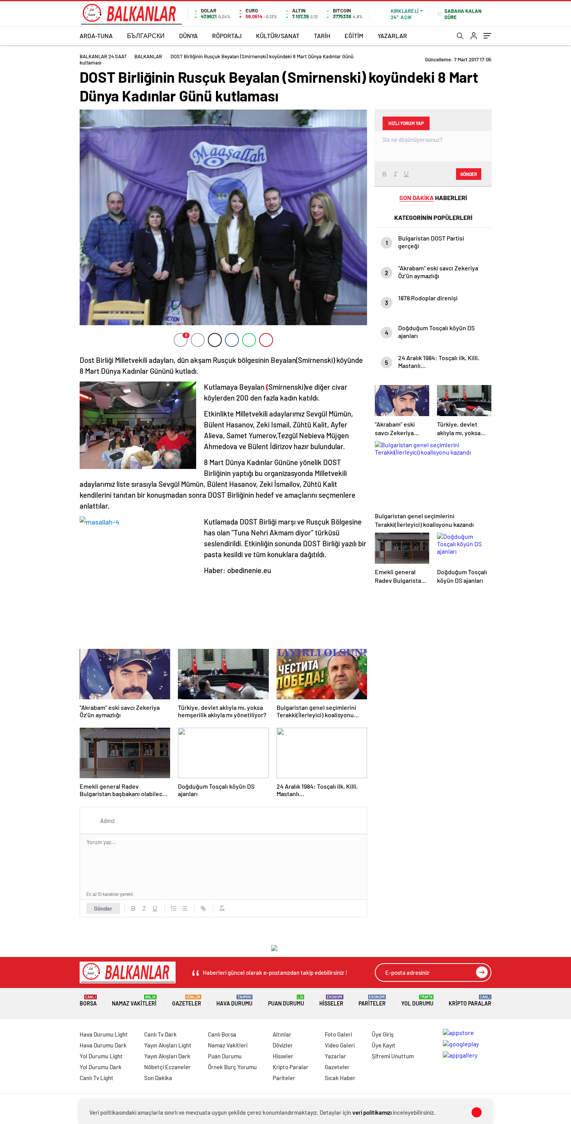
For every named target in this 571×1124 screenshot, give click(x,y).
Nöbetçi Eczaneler (167, 1066)
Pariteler (372, 1001)
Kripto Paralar (470, 1001)
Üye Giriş (382, 1034)
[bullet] (184, 908)
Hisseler (331, 1001)
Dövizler (283, 1045)
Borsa (88, 1001)
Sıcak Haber (340, 1077)
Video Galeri (340, 1045)
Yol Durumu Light (101, 1056)
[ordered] (173, 908)
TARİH (322, 35)
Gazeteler (186, 1001)
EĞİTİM (354, 35)
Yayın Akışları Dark (167, 1056)
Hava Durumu (234, 1001)
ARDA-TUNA (96, 35)
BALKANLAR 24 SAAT (103, 56)
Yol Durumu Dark (101, 1066)
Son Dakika (158, 1077)
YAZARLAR (392, 35)
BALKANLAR (148, 56)
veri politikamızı (372, 1112)
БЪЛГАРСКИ (146, 35)
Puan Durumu (286, 1001)
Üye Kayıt (383, 1045)
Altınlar (282, 1034)
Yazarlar (335, 1056)
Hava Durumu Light (104, 1034)
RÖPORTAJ (227, 35)
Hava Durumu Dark (103, 1045)
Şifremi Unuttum (393, 1056)
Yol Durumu (417, 1001)
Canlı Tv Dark (160, 1034)
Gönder (103, 908)
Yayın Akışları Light (167, 1045)
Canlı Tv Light (96, 1077)
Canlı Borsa (222, 1034)
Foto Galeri (338, 1034)
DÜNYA (188, 35)
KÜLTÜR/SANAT (277, 35)
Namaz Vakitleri (134, 1001)
